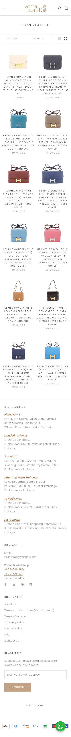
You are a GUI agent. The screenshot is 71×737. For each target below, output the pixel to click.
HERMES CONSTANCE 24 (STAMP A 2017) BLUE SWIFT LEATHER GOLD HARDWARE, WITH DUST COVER (52, 373)
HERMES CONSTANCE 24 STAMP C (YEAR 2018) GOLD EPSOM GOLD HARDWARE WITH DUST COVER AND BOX (18, 314)
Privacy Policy (13, 628)
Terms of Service (15, 616)
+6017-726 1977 (13, 574)
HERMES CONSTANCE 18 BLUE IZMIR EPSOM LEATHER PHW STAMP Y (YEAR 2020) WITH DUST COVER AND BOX (18, 142)
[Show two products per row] (65, 38)
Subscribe (18, 687)
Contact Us (11, 640)
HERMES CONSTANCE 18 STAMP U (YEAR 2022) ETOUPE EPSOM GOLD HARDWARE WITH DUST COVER (52, 142)
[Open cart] (66, 8)
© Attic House (35, 705)
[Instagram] (14, 584)
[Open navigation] (5, 7)
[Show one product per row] (59, 38)
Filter (12, 38)
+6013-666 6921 (14, 569)
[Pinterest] (22, 584)
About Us (10, 604)
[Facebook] (5, 584)
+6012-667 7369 (14, 578)
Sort (38, 38)
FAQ (6, 634)
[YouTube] (30, 584)
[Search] (59, 7)
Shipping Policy (14, 622)
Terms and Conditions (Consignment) (29, 610)
